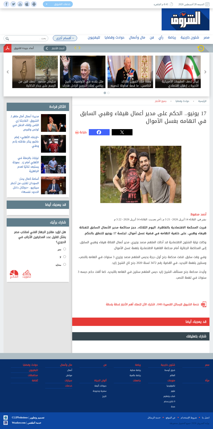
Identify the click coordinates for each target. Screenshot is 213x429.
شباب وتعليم (169, 396)
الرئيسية (202, 101)
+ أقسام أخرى (65, 38)
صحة (173, 407)
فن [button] (152, 37)
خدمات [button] (68, 385)
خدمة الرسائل (154, 417)
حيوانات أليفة (100, 386)
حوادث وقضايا (182, 101)
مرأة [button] (207, 380)
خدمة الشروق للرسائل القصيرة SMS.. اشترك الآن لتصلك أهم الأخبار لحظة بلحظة (152, 304)
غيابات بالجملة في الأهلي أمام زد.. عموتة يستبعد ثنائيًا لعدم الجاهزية (25, 164)
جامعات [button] (137, 380)
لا (60, 257)
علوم (173, 391)
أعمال (69, 370)
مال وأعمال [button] (137, 37)
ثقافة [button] (35, 380)
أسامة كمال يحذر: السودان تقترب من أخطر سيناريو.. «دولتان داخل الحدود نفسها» (25, 185)
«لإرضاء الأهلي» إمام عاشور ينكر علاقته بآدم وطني (25, 141)
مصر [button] (206, 37)
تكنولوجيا (171, 386)
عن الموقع (171, 417)
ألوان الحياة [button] (100, 380)
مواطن (69, 375)
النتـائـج (14, 276)
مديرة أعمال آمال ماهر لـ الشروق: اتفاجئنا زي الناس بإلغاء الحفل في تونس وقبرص (25, 123)
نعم (59, 249)
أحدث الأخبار (58, 48)
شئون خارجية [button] (190, 37)
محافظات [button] (33, 375)
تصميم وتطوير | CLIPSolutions (28, 417)
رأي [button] (161, 37)
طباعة (83, 132)
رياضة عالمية (135, 375)
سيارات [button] (68, 380)
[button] (75, 47)
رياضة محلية (135, 370)
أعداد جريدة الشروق (24, 48)
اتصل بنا (205, 417)
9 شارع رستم (169, 401)
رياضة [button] (172, 37)
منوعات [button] (171, 380)
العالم (172, 375)
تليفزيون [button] (94, 37)
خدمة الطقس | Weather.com (26, 422)
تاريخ (104, 396)
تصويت (26, 276)
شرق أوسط (170, 370)
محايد (58, 264)
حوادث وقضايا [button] (114, 37)
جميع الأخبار (160, 101)
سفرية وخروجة (99, 391)
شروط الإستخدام (189, 417)
